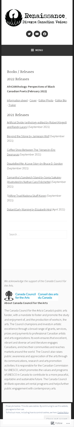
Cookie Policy (63, 412)
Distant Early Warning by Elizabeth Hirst (29, 209)
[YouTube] (37, 34)
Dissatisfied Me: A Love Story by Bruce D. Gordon (35, 163)
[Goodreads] (45, 34)
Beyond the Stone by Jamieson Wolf (28, 136)
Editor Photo (46, 100)
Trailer (12, 105)
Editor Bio (61, 100)
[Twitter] (29, 34)
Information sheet (17, 100)
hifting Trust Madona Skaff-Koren (27, 195)
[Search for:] (37, 234)
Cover (33, 100)
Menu (39, 50)
